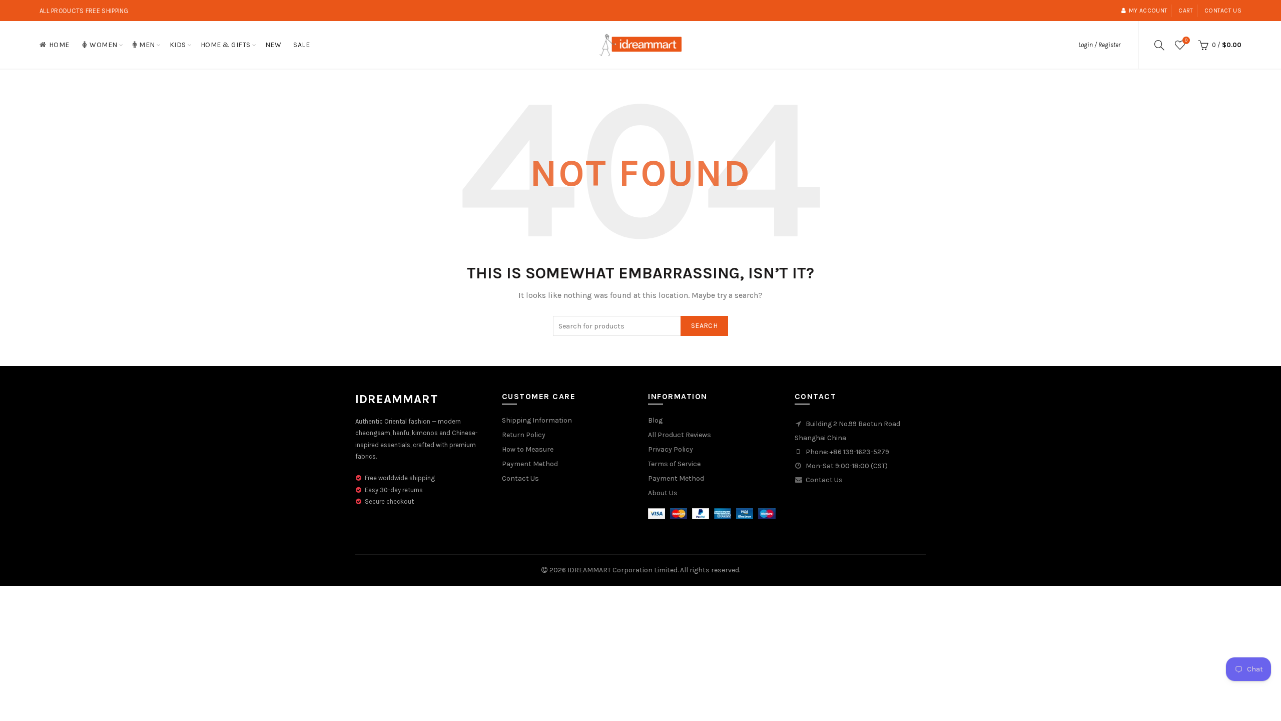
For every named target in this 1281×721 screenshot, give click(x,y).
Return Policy (523, 435)
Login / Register (1099, 45)
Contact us (1222, 10)
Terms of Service (674, 464)
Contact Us (520, 478)
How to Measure (527, 449)
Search (704, 325)
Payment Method (530, 464)
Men (147, 45)
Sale (301, 45)
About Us (663, 493)
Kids (178, 45)
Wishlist (1186, 40)
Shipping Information (537, 420)
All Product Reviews (679, 435)
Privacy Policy (670, 449)
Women (104, 45)
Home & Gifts (226, 45)
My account (1148, 10)
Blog (655, 420)
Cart (1185, 10)
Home (59, 45)
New (273, 45)
